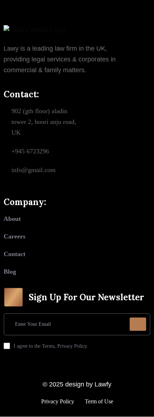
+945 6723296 (30, 151)
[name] (138, 324)
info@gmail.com (33, 169)
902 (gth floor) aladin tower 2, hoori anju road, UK (43, 121)
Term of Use (99, 401)
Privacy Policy (57, 401)
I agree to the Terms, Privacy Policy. (51, 346)
